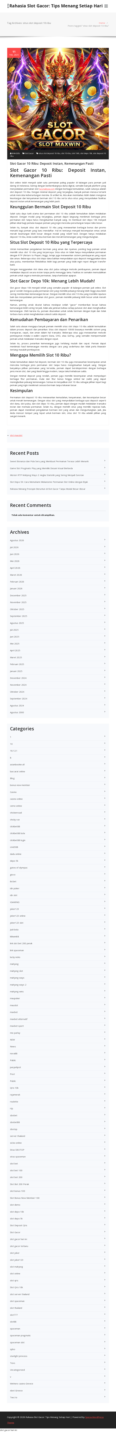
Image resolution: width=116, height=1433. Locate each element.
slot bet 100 (16, 1170)
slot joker (15, 1252)
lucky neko (15, 957)
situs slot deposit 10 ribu (49, 153)
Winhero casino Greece (21, 1383)
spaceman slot (17, 1342)
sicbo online (16, 1142)
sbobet (13, 1115)
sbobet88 (15, 1122)
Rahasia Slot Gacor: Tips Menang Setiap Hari (56, 5)
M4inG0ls (15, 153)
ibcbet (13, 881)
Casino (13, 792)
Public (13, 1081)
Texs (12, 1363)
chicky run (15, 819)
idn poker (14, 888)
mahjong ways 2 (18, 984)
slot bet (14, 1163)
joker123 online (17, 915)
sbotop (13, 1129)
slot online (15, 1273)
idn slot (13, 895)
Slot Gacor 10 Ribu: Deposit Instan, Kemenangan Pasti (51, 163)
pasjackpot (15, 1067)
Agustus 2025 (17, 623)
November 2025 (18, 602)
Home (102, 22)
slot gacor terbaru (19, 1246)
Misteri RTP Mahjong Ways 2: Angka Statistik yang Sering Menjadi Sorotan (47, 475)
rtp (11, 1108)
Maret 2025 (16, 657)
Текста (13, 1397)
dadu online (15, 854)
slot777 (14, 1314)
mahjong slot (16, 970)
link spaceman (17, 950)
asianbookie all (17, 764)
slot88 (13, 1321)
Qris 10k (14, 1087)
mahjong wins (17, 991)
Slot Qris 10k (16, 1287)
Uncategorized (17, 1369)
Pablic (13, 1060)
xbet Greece (16, 1390)
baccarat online (17, 771)
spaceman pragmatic (20, 1335)
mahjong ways (17, 977)
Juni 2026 (14, 554)
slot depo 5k (16, 1218)
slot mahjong (16, 1266)
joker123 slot (16, 922)
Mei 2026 (15, 561)
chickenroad (16, 812)
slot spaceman (17, 1301)
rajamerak (15, 1094)
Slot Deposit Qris (18, 1225)
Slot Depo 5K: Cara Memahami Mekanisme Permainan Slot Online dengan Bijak (49, 481)
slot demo (15, 1204)
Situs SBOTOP (17, 1149)
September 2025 (18, 616)
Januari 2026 (16, 588)
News (13, 1046)
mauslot (14, 1005)
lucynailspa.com (47, 188)
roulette (14, 1101)
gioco (12, 874)
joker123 (14, 909)
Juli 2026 (14, 547)
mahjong (14, 963)
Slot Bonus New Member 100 (24, 1197)
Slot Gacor (29, 153)
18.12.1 (13, 750)
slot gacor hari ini (18, 1239)
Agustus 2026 (17, 540)
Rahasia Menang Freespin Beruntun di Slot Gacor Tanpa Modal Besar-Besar (47, 488)
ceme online (16, 805)
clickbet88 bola (17, 833)
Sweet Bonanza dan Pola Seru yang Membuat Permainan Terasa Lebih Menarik (49, 461)
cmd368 (14, 847)
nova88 (13, 1053)
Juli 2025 (14, 629)
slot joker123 (16, 1259)
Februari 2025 (17, 664)
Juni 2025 (14, 636)
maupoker (15, 998)
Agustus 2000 (17, 712)
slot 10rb (75, 153)
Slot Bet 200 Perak (19, 1184)
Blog (12, 778)
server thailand (17, 1136)
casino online (16, 798)
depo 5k (14, 860)
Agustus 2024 (17, 705)
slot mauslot (16, 435)
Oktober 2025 (17, 609)
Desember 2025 (18, 595)
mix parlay (15, 1032)
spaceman (15, 1328)
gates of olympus (18, 867)
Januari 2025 (16, 671)
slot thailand (16, 1307)
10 (11, 743)
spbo (12, 1349)
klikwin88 (14, 936)
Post (12, 1074)
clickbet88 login (17, 840)
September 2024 (18, 698)
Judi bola (14, 929)
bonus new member (20, 785)
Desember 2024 (18, 678)
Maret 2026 (16, 574)
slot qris (14, 1280)
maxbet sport (17, 1025)
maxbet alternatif (18, 1019)
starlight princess (18, 1356)
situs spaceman (18, 1156)
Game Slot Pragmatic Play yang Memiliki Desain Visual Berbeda (41, 468)
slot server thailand (19, 1294)
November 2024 (18, 684)
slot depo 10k (86, 153)
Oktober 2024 (17, 691)
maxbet (14, 1012)
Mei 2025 (15, 643)
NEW (12, 1039)
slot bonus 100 (17, 1191)
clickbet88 (15, 826)
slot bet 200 (16, 1177)
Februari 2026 (17, 581)
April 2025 (15, 650)
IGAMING (14, 902)
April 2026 (15, 567)
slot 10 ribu (66, 153)
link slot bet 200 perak (21, 943)
